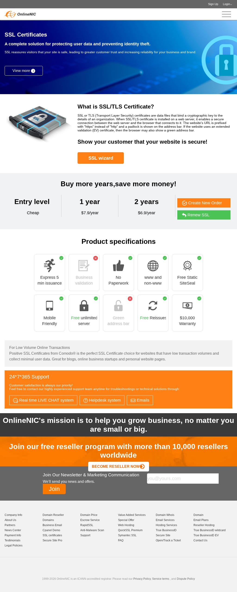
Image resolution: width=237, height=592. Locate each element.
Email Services (165, 520)
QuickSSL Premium (130, 530)
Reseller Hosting (204, 525)
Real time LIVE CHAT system (46, 400)
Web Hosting (126, 525)
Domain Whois (165, 515)
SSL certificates (52, 535)
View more (21, 71)
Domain (198, 515)
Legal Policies (13, 545)
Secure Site (163, 535)
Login (226, 4)
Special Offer (126, 520)
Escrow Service (90, 520)
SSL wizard (100, 158)
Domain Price (88, 515)
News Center (13, 530)
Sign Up (213, 4)
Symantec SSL (127, 535)
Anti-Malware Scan (92, 530)
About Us (10, 520)
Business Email (52, 525)
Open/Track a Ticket (168, 540)
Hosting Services (166, 525)
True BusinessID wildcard (209, 530)
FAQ (120, 540)
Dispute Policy (186, 578)
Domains (48, 520)
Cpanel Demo (51, 530)
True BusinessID (166, 530)
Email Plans (201, 520)
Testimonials (12, 540)
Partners (10, 525)
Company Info (13, 515)
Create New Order (204, 203)
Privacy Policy (142, 578)
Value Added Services (132, 515)
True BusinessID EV (206, 535)
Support (85, 535)
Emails (142, 400)
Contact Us (200, 540)
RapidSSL (86, 525)
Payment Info (13, 535)
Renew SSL (197, 215)
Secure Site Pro (52, 540)
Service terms (160, 578)
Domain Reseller (53, 515)
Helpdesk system (104, 400)
